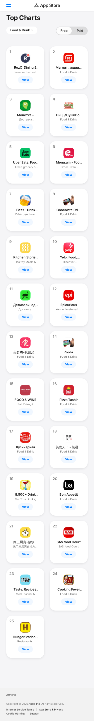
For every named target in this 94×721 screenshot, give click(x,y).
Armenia (11, 694)
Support (34, 713)
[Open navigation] (8, 5)
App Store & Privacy (51, 709)
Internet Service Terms (20, 709)
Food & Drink (20, 30)
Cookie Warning (15, 713)
